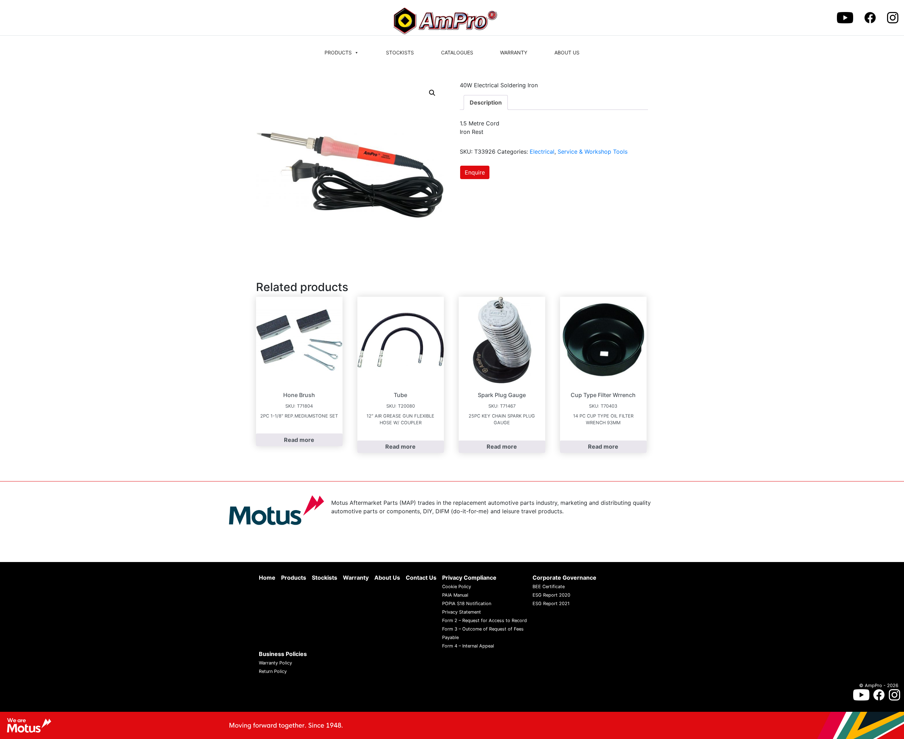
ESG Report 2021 (551, 603)
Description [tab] (486, 102)
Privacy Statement (461, 612)
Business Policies (283, 653)
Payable (450, 637)
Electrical (542, 151)
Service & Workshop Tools (593, 151)
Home (267, 577)
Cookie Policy (456, 586)
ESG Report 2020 (551, 595)
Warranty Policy (275, 663)
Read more (299, 439)
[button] (432, 93)
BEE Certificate (549, 586)
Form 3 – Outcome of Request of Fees (483, 629)
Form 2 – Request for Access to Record (484, 620)
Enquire (475, 172)
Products (338, 52)
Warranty (513, 52)
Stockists (400, 52)
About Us (566, 52)
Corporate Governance (564, 577)
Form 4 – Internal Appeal (468, 646)
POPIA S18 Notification (466, 603)
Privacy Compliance (469, 577)
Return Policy (273, 671)
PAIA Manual (455, 595)
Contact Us (421, 577)
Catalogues (457, 52)
